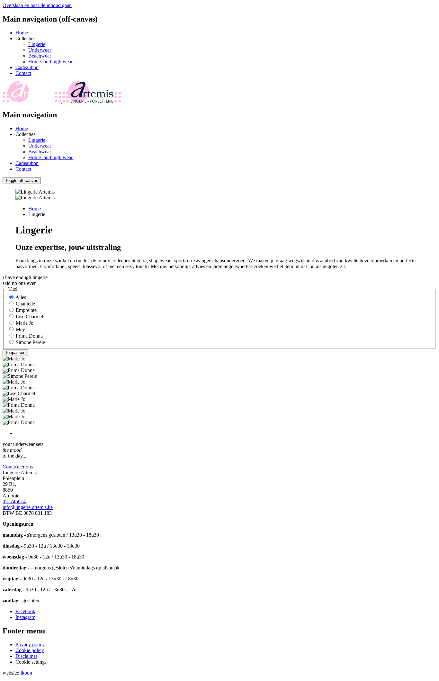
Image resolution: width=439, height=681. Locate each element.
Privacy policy (30, 644)
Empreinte (26, 310)
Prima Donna (29, 336)
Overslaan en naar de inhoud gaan (37, 5)
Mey (20, 329)
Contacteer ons (18, 466)
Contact (23, 73)
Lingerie (36, 44)
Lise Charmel (29, 316)
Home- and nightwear (50, 61)
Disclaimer (26, 656)
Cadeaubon (27, 67)
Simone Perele (30, 342)
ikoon (26, 673)
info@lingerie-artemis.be (28, 507)
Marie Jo (24, 323)
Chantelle (25, 303)
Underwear (39, 50)
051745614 (14, 501)
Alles (20, 297)
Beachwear (39, 56)
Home (21, 32)
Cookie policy (29, 650)
